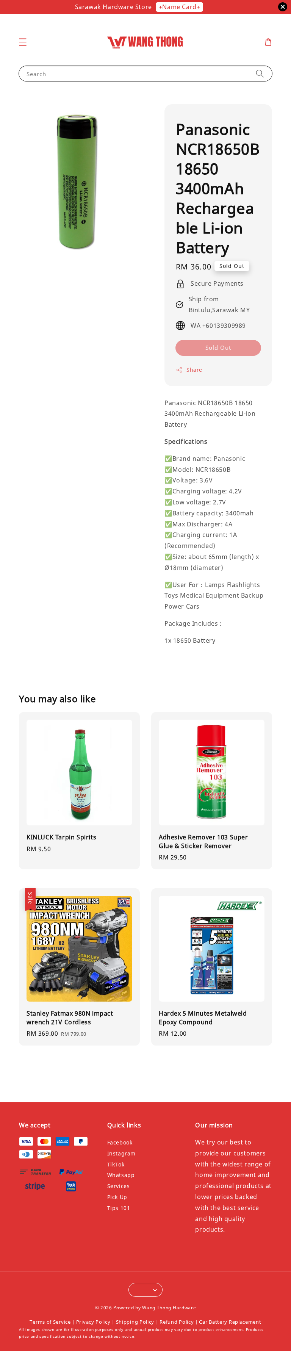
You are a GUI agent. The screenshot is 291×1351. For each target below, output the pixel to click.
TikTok (116, 1164)
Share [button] (194, 369)
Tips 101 (118, 1208)
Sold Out (218, 347)
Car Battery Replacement (230, 1321)
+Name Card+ (179, 7)
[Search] (260, 73)
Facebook (120, 1142)
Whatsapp (121, 1175)
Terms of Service (50, 1321)
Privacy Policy (93, 1321)
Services (118, 1186)
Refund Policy (177, 1321)
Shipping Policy (135, 1321)
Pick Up (117, 1197)
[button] (22, 42)
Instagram (121, 1153)
